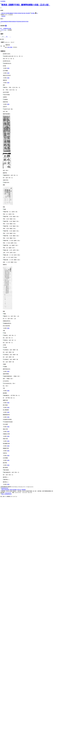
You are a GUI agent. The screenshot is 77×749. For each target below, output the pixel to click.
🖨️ (5, 30)
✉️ (6, 30)
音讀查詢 (14, 21)
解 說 (2, 28)
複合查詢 (22, 21)
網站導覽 (28, 13)
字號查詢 (18, 21)
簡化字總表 (10, 47)
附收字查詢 (26, 21)
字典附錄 (16, 13)
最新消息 (3, 13)
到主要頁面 (2, 1)
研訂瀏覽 (9, 28)
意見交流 (19, 489)
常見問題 (7, 13)
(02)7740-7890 (8, 492)
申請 (8, 68)
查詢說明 (3, 16)
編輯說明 (11, 13)
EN (37, 13)
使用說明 (20, 13)
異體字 (5, 28)
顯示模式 (24, 13)
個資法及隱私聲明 (5, 489)
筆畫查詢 (6, 21)
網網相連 (24, 489)
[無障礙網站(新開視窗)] (6, 494)
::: (0, 13)
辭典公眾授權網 (13, 489)
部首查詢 (2, 21)
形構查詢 (10, 21)
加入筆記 (9, 30)
